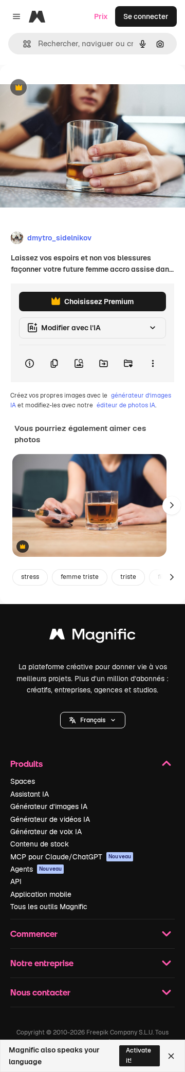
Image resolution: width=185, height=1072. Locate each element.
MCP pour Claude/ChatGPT (70, 856)
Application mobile (40, 894)
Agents (36, 869)
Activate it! (138, 1055)
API (16, 881)
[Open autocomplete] (23, 44)
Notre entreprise (41, 962)
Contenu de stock (39, 844)
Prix (101, 16)
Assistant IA (29, 794)
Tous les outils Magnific (48, 906)
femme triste (80, 577)
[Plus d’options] (152, 363)
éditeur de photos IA (126, 405)
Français (92, 720)
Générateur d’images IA (48, 806)
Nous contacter (40, 992)
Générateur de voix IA (46, 831)
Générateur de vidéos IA (50, 819)
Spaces (22, 781)
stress (30, 577)
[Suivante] (171, 505)
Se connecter (146, 16)
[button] (92, 720)
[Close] (171, 1056)
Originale (67, 88)
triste (128, 577)
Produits (26, 763)
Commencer (34, 933)
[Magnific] (92, 637)
